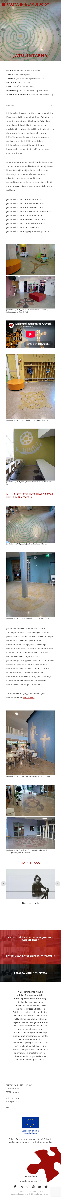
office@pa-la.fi (12, 1101)
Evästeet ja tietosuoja (19, 1194)
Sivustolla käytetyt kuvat (40, 1194)
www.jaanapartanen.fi (30, 1181)
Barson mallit (30, 903)
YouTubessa (28, 697)
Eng (8, 1107)
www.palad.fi (30, 1176)
